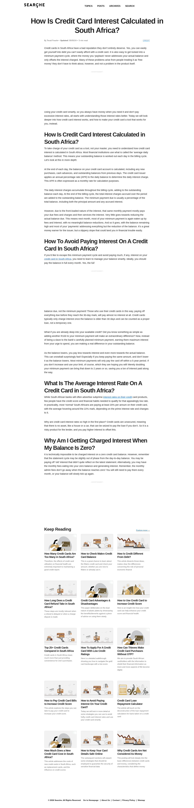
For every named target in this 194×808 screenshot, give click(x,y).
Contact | (116, 800)
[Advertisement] (97, 91)
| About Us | (106, 800)
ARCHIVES (114, 6)
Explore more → (143, 530)
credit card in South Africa (57, 259)
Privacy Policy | (129, 800)
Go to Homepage (91, 800)
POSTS (101, 6)
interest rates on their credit (117, 397)
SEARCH (129, 6)
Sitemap (141, 800)
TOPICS (89, 6)
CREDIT (146, 40)
